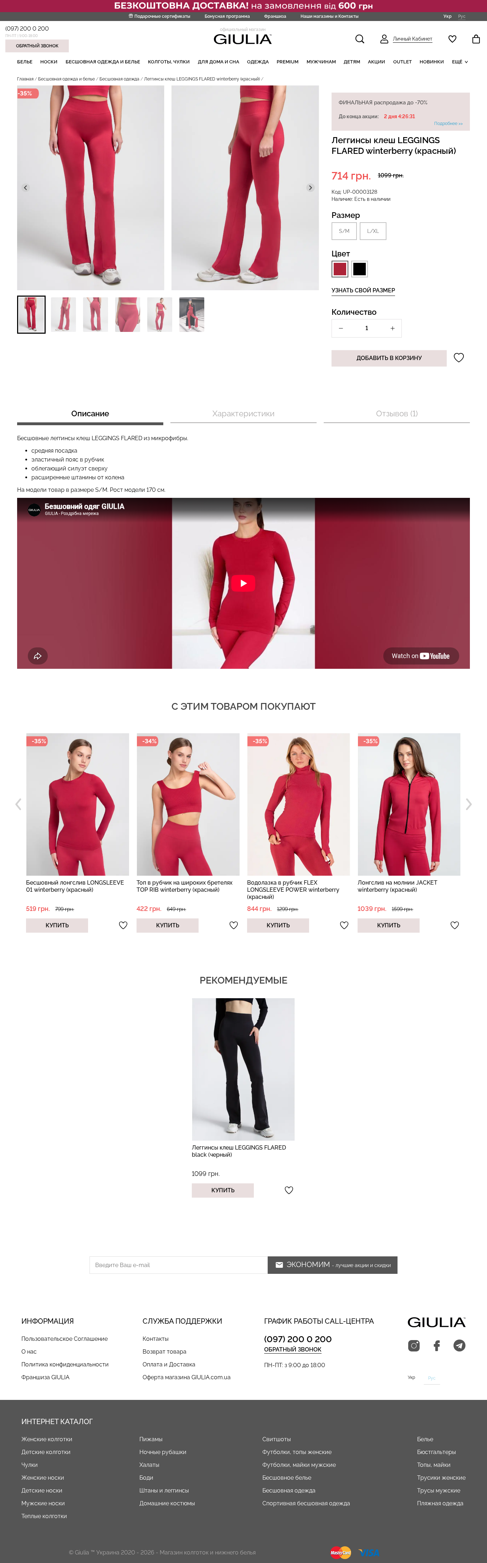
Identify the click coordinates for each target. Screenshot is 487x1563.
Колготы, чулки (169, 61)
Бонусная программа (227, 16)
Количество (354, 312)
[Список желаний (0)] (452, 39)
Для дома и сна (218, 61)
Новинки (432, 61)
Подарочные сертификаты (162, 16)
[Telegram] (459, 1346)
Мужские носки (43, 1503)
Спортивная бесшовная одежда (306, 1503)
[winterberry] (340, 269)
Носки (48, 61)
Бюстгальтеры (436, 1452)
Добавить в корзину (389, 358)
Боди (146, 1477)
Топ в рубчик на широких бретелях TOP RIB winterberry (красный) (74, 886)
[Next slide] (310, 187)
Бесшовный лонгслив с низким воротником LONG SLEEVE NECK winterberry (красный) (403, 889)
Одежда (258, 61)
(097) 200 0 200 (27, 28)
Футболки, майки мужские (299, 1465)
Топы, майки (434, 1465)
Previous (18, 804)
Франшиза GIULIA (45, 1377)
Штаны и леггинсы (164, 1490)
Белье (24, 61)
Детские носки (41, 1490)
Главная (25, 79)
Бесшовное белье (286, 1477)
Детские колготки (46, 1452)
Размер (346, 215)
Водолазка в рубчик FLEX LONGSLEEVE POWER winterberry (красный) (183, 889)
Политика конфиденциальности (65, 1364)
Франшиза (275, 16)
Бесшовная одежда (119, 79)
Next (468, 804)
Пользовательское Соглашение (64, 1338)
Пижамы (151, 1439)
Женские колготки (46, 1439)
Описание (90, 413)
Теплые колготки (44, 1516)
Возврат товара (164, 1351)
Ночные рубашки (162, 1452)
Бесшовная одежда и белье (103, 61)
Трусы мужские (438, 1490)
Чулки (29, 1465)
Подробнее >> (448, 123)
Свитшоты (276, 1439)
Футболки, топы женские (297, 1452)
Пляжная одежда (440, 1503)
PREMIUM (287, 61)
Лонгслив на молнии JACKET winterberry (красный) (287, 886)
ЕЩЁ (457, 61)
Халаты (149, 1465)
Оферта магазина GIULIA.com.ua (187, 1377)
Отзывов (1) (397, 413)
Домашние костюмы (167, 1503)
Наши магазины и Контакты (330, 16)
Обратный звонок (37, 45)
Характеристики (243, 413)
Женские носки (42, 1477)
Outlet (402, 61)
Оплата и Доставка (169, 1364)
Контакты (156, 1338)
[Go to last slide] (25, 187)
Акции (376, 61)
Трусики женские (441, 1477)
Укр (448, 16)
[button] (31, 315)
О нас (29, 1351)
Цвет (341, 253)
